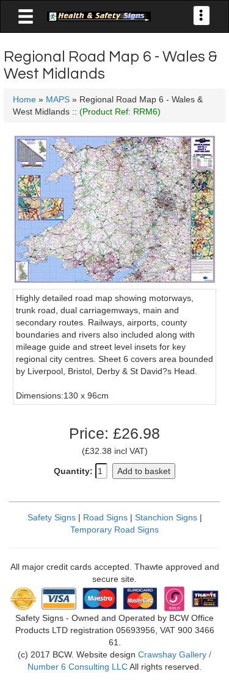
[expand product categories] (26, 17)
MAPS (58, 99)
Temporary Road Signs (114, 529)
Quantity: (73, 471)
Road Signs (105, 517)
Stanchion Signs (166, 517)
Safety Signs (51, 517)
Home (24, 99)
